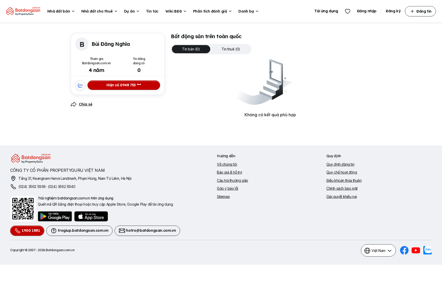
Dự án (129, 11)
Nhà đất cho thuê (97, 11)
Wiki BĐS (173, 11)
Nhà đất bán (58, 11)
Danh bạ (246, 11)
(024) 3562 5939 (32, 186)
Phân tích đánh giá (210, 11)
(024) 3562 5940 (61, 186)
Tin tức (152, 11)
